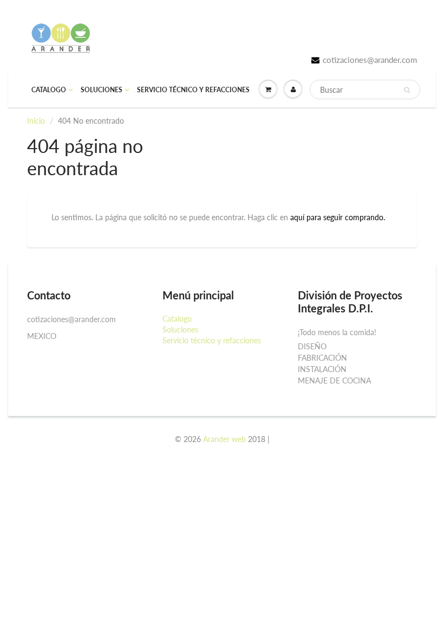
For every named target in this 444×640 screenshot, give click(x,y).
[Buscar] (406, 90)
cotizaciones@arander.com (370, 60)
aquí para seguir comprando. (337, 217)
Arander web (224, 439)
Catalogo (48, 90)
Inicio (36, 120)
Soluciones (101, 90)
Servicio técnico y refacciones (193, 90)
